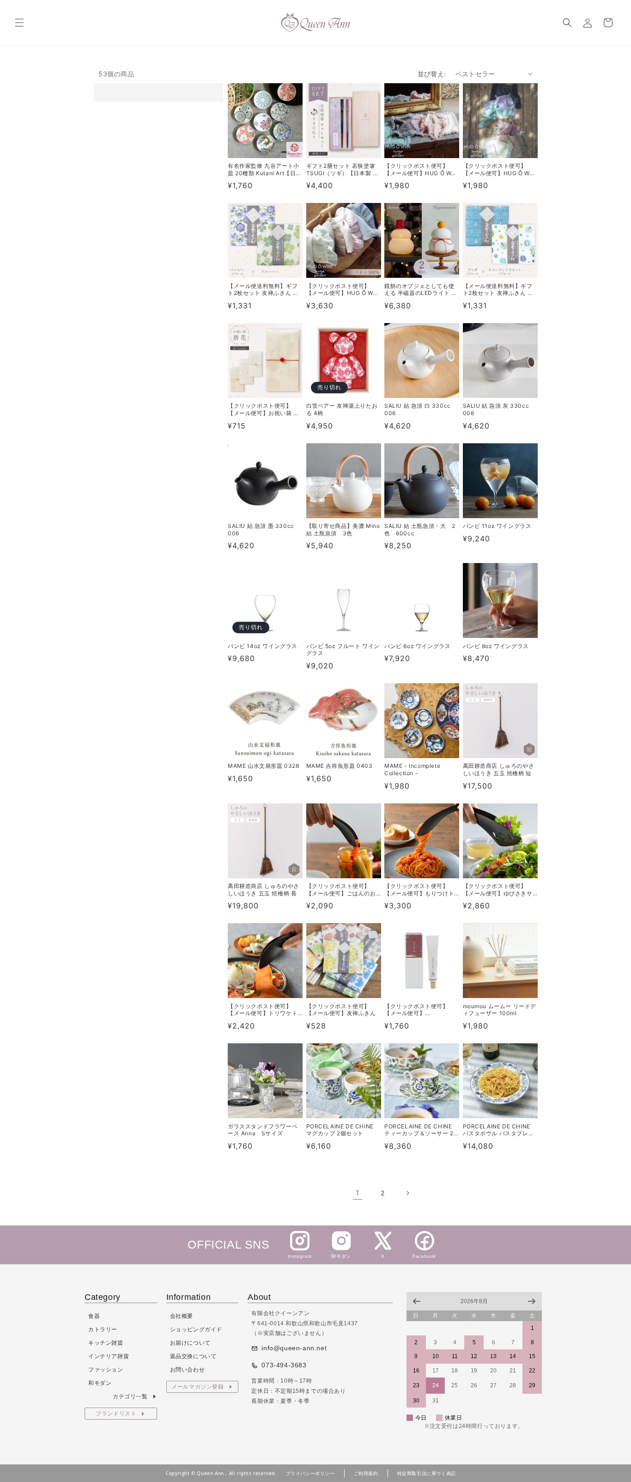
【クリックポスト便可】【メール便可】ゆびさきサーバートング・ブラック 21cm (498, 889)
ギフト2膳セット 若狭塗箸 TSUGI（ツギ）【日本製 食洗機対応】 (342, 169)
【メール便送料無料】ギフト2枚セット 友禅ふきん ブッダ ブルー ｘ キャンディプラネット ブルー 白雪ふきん (498, 289)
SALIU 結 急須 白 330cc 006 (417, 409)
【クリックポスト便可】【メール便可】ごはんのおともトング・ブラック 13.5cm (341, 889)
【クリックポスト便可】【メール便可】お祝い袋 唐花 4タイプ (263, 409)
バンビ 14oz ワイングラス (262, 646)
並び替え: (432, 74)
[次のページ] (407, 1193)
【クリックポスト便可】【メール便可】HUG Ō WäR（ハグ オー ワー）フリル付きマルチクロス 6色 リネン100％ (343, 289)
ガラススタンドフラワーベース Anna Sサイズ (262, 1130)
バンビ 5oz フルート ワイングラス (343, 650)
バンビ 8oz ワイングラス (496, 646)
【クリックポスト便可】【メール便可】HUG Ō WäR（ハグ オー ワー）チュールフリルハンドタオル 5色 (421, 169)
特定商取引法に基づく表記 (426, 1473)
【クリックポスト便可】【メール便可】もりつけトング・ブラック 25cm (419, 889)
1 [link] (357, 1192)
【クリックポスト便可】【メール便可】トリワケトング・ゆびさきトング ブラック (263, 1010)
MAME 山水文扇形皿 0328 (263, 765)
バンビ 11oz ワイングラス (497, 525)
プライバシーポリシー (310, 1473)
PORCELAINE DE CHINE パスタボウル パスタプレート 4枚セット (498, 1130)
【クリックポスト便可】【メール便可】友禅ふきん (341, 1010)
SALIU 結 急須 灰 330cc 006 (496, 409)
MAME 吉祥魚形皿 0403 (339, 765)
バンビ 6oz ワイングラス (417, 646)
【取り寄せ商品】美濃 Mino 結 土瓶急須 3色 (343, 529)
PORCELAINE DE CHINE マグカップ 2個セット (340, 1130)
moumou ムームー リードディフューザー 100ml (500, 1010)
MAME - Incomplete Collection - (412, 769)
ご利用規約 (366, 1473)
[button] (19, 22)
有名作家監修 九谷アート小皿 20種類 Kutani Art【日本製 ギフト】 (265, 169)
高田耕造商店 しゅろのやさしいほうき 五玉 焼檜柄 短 (498, 769)
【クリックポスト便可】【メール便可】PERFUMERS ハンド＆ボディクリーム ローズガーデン (420, 1010)
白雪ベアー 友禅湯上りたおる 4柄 (342, 409)
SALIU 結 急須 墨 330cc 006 (261, 529)
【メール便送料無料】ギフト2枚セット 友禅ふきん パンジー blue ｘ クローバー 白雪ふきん (265, 289)
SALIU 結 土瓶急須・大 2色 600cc (419, 529)
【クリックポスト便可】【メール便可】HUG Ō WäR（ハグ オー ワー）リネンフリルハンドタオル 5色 (500, 169)
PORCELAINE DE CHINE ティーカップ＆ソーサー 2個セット (419, 1130)
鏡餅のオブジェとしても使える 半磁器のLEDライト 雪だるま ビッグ (420, 289)
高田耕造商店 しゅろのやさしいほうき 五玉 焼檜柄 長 (263, 889)
